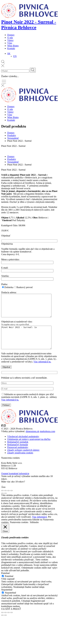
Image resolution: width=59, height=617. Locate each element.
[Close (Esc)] (2, 490)
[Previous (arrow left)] (2, 493)
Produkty (11, 135)
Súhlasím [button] (34, 522)
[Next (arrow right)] (5, 493)
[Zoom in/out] (11, 490)
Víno (9, 43)
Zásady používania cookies (20, 452)
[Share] (5, 490)
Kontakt (11, 48)
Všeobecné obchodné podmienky (23, 436)
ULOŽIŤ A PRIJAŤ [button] (11, 609)
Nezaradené (13, 138)
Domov (11, 35)
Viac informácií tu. (42, 361)
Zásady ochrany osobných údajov (23, 450)
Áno (3, 487)
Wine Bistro (13, 45)
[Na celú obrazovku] (5, 612)
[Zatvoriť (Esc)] (11, 612)
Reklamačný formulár (17, 444)
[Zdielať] (8, 612)
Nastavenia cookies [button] (10, 458)
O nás (10, 37)
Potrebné (9, 576)
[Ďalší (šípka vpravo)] (5, 615)
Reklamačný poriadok (17, 442)
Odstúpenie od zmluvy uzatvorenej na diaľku (28, 439)
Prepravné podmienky (17, 447)
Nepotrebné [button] (6, 589)
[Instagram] (4, 426)
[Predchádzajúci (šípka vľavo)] (2, 615)
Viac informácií (39, 517)
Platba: (4, 284)
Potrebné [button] (5, 573)
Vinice (10, 40)
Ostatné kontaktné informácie (15, 473)
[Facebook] (2, 426)
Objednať (29, 298)
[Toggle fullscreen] (8, 490)
